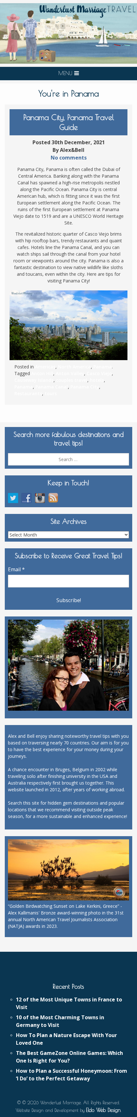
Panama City (84, 387)
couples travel (71, 380)
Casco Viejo (99, 373)
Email (16, 569)
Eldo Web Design (103, 1110)
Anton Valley (70, 373)
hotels (97, 380)
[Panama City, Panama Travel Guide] (68, 325)
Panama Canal (51, 387)
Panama (102, 367)
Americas (45, 367)
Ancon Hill (42, 373)
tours (51, 393)
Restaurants (28, 393)
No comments (69, 157)
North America (74, 367)
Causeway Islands (34, 380)
